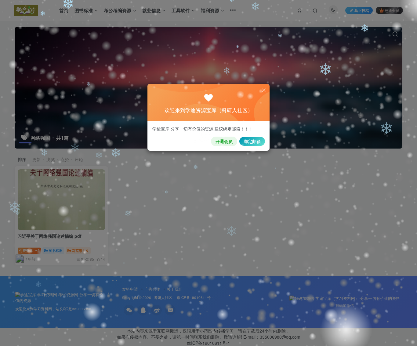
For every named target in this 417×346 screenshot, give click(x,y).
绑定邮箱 (252, 141)
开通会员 (224, 141)
